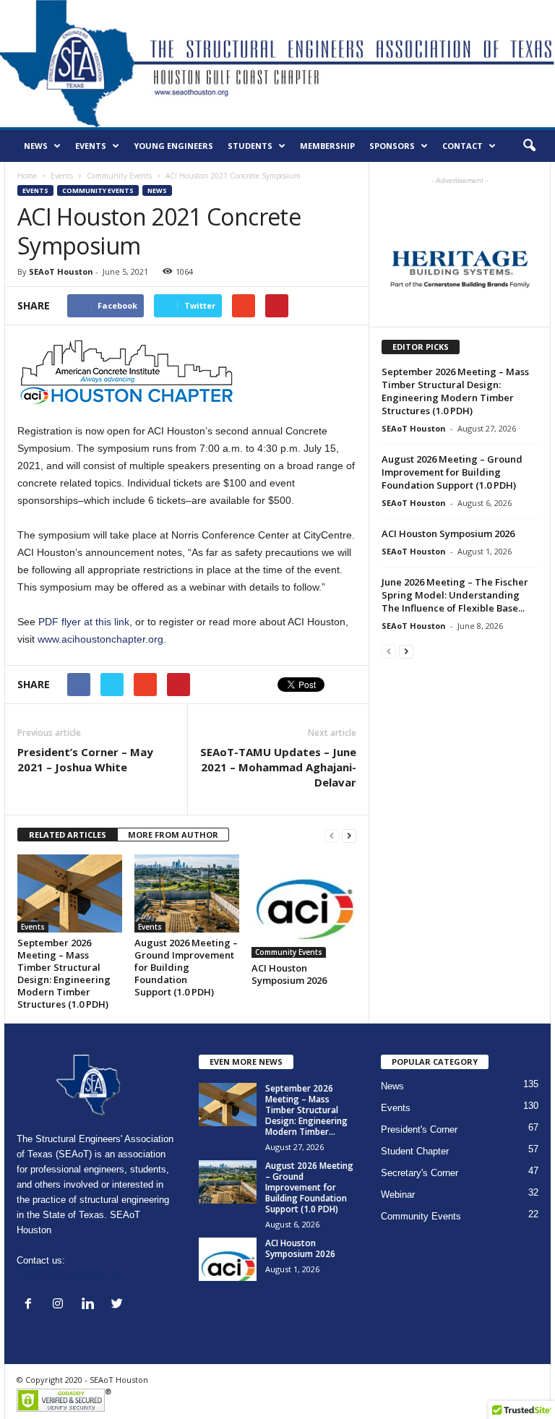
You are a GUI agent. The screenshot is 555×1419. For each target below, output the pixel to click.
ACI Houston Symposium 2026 (289, 974)
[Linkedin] (91, 1305)
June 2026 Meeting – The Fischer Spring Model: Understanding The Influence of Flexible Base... (455, 594)
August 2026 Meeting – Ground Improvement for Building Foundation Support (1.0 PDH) (186, 967)
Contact (462, 145)
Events (90, 145)
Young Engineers (173, 145)
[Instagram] (61, 1305)
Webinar (398, 1194)
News (36, 145)
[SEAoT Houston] (277, 63)
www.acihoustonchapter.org (100, 639)
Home (27, 176)
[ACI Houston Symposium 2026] (303, 906)
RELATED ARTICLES (67, 834)
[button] (529, 146)
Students (250, 145)
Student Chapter (415, 1151)
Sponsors (392, 145)
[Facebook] (31, 1305)
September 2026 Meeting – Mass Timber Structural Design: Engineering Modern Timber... (306, 1110)
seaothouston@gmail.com (71, 1275)
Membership (327, 145)
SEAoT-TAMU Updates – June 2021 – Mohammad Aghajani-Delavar (278, 767)
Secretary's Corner (419, 1172)
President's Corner (419, 1129)
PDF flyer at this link (83, 621)
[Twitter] (119, 1305)
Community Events (119, 176)
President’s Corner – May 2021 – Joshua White (85, 759)
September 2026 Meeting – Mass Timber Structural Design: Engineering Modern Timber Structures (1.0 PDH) (64, 973)
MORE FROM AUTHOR (173, 834)
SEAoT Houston (61, 271)
